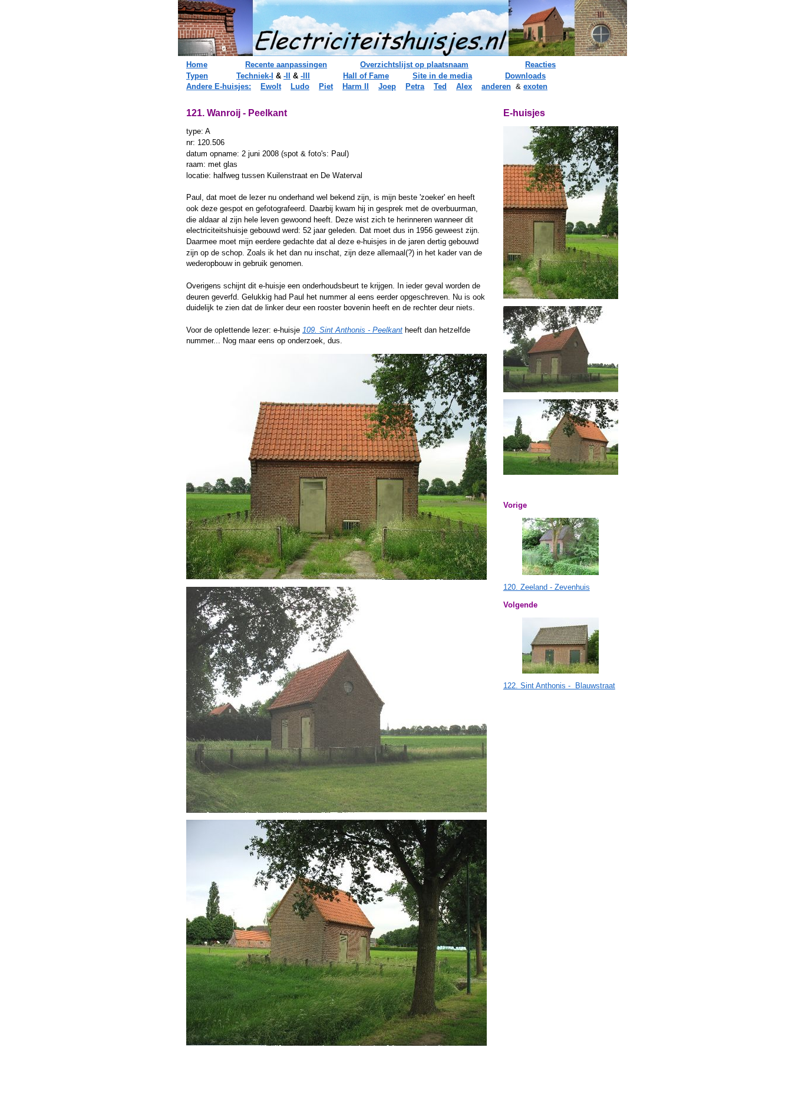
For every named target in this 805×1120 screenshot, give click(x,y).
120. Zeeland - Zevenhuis (546, 587)
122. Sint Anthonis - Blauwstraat (559, 685)
